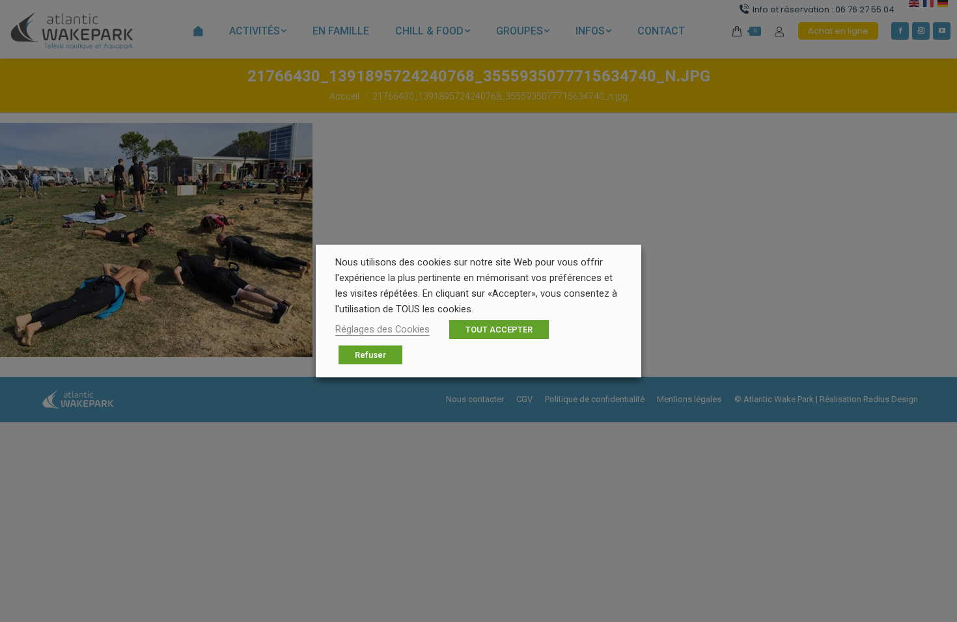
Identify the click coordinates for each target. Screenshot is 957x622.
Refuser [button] (370, 355)
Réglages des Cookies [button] (382, 329)
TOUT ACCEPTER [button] (499, 329)
